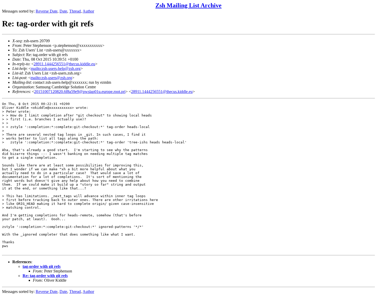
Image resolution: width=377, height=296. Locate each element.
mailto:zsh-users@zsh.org (51, 78)
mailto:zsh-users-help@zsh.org (56, 68)
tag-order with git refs (42, 266)
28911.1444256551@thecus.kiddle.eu (64, 64)
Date (63, 11)
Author (88, 11)
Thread (75, 11)
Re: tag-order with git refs (45, 275)
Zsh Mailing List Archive (188, 5)
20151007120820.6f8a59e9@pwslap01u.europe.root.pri (79, 91)
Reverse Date (46, 11)
